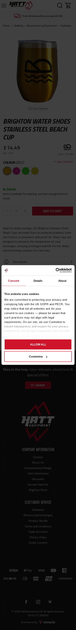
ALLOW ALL (38, 344)
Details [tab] (38, 280)
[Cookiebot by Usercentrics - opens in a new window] (55, 270)
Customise (36, 356)
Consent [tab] (13, 280)
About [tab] (62, 280)
